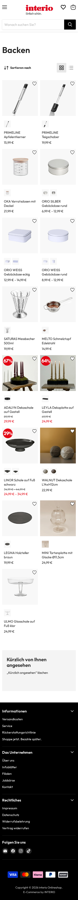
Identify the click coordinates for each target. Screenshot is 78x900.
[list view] (71, 68)
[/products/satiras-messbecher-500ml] (20, 304)
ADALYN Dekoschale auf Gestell (18, 409)
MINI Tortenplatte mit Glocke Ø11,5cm (57, 555)
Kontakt (7, 787)
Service (7, 726)
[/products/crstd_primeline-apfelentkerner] (20, 98)
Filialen (7, 774)
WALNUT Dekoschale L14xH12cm (57, 482)
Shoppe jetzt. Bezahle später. (22, 739)
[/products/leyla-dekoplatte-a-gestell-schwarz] (58, 373)
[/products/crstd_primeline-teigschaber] (58, 98)
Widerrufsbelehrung (16, 821)
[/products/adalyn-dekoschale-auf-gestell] (20, 373)
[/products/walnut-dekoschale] (58, 445)
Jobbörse (8, 780)
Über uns (8, 760)
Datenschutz (10, 815)
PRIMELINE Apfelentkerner (15, 134)
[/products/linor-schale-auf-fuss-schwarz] (20, 445)
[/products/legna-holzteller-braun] (20, 518)
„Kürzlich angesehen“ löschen (27, 672)
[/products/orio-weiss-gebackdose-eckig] (20, 235)
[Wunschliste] (63, 7)
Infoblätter (9, 767)
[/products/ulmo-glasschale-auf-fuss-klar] (20, 587)
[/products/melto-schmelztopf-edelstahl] (58, 304)
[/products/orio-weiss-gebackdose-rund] (58, 235)
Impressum (9, 808)
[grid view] (61, 68)
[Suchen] (70, 25)
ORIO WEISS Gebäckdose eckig (17, 272)
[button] (7, 123)
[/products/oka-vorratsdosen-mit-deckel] (20, 167)
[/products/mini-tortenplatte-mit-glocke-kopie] (58, 518)
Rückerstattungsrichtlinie (19, 732)
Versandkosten (12, 719)
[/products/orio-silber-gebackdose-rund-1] (58, 167)
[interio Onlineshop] (39, 9)
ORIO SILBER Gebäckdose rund (54, 203)
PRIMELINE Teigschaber (50, 134)
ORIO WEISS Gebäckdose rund (54, 272)
